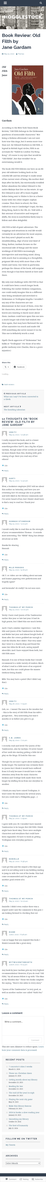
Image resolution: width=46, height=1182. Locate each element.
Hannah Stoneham (19, 521)
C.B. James (15, 738)
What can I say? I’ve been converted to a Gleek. (21, 397)
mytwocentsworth (20, 962)
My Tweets (10, 1145)
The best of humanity (18, 1125)
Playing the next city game (20, 1099)
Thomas (21, 54)
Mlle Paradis (16, 567)
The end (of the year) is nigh (21, 1093)
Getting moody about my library (23, 1079)
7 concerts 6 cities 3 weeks (20, 1066)
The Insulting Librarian (14, 408)
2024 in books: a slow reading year (24, 1112)
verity (13, 432)
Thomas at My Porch (21, 607)
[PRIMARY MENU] (5, 3)
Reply (6, 471)
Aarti (12, 478)
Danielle (14, 859)
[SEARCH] (41, 3)
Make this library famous (20, 1106)
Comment (35, 1040)
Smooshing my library (19, 1119)
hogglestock (23, 17)
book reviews (9, 384)
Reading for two (16, 1086)
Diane (12, 932)
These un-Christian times (20, 1073)
